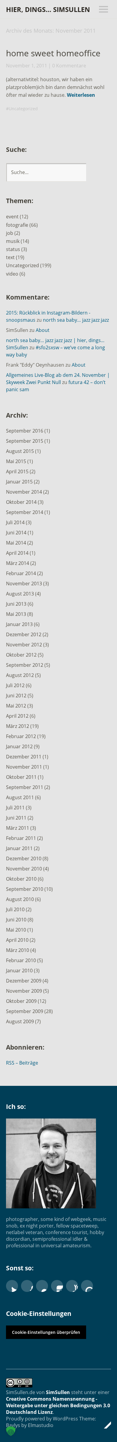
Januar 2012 (19, 746)
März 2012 (17, 726)
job (9, 233)
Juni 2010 (16, 919)
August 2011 (20, 797)
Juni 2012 (16, 695)
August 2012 (20, 675)
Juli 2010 (15, 909)
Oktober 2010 (21, 879)
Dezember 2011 (23, 756)
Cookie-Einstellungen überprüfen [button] (46, 1332)
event (12, 216)
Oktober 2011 (21, 777)
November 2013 (24, 583)
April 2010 (17, 940)
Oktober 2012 (21, 655)
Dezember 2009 (23, 980)
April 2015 (17, 471)
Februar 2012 (21, 736)
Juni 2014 (16, 532)
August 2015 (20, 451)
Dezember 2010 (23, 858)
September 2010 (24, 889)
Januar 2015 (19, 481)
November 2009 (24, 991)
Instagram (57, 1286)
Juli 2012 (15, 685)
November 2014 (24, 492)
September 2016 (24, 430)
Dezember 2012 (23, 634)
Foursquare (87, 1286)
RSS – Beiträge (22, 1062)
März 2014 (17, 563)
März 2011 (17, 828)
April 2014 (17, 553)
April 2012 (17, 716)
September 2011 (24, 787)
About (43, 330)
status (13, 249)
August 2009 (20, 1021)
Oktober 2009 (21, 1001)
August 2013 (20, 593)
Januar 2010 (19, 970)
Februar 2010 (21, 960)
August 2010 (20, 899)
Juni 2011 (16, 817)
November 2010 (24, 868)
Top (104, 1425)
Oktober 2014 (21, 502)
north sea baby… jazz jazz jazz (76, 320)
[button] (11, 1431)
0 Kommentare (69, 65)
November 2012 (24, 644)
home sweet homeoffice (53, 53)
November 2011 (24, 767)
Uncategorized (23, 108)
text (10, 257)
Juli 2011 (15, 807)
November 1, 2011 (26, 65)
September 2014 (24, 512)
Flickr (42, 1286)
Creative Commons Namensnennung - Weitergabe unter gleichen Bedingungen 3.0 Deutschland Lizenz (58, 1405)
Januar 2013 (19, 624)
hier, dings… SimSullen (48, 9)
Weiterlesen (81, 95)
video (12, 273)
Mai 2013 (16, 614)
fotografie (17, 225)
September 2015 (24, 441)
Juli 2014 (15, 522)
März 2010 (17, 950)
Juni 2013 (16, 604)
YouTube (72, 1286)
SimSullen (58, 1392)
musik (13, 241)
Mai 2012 (16, 705)
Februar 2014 (21, 573)
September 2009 (24, 1011)
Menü (103, 9)
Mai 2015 (16, 461)
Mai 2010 (16, 929)
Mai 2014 (16, 542)
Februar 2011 (21, 838)
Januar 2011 (19, 848)
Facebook (27, 1286)
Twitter (12, 1286)
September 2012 (24, 665)
